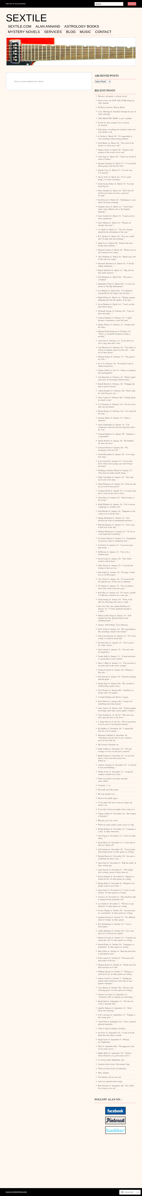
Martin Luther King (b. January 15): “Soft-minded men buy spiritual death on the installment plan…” (115, 618)
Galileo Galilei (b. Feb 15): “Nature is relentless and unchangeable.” (117, 371)
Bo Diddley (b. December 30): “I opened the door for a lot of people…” (115, 729)
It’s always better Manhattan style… (112, 1060)
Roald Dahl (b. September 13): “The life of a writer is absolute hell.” (116, 1002)
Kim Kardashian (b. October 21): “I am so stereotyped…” (114, 925)
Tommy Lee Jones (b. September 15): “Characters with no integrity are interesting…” (116, 995)
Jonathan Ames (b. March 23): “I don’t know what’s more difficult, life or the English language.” (115, 209)
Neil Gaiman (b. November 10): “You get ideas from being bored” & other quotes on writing (116, 850)
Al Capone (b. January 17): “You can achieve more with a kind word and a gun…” (116, 587)
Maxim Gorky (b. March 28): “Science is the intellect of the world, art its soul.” (115, 151)
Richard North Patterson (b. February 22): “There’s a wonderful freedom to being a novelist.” (114, 334)
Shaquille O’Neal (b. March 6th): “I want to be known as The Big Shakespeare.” (116, 285)
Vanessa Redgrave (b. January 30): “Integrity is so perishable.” (116, 435)
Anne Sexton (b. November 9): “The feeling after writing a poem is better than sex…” (115, 870)
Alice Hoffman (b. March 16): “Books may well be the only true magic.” (117, 257)
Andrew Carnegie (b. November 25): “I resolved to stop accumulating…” (117, 766)
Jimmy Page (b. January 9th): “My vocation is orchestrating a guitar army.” (116, 684)
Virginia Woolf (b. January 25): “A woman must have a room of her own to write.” (117, 492)
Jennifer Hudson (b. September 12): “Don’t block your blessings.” (115, 1009)
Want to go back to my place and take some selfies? (113, 779)
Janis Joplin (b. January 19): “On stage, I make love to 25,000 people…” (116, 573)
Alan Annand (48, 26)
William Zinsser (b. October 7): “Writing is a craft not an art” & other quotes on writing (116, 972)
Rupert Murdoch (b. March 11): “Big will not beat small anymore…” (116, 271)
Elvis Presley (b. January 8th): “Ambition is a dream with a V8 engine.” (116, 691)
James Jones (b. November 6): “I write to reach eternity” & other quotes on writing (116, 891)
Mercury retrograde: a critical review (112, 96)
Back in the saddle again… (108, 798)
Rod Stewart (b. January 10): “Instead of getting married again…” (117, 677)
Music (85, 32)
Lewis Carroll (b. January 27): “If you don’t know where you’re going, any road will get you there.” (115, 463)
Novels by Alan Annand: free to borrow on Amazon (113, 123)
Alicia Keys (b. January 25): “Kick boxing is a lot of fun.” (116, 498)
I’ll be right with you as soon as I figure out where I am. (115, 803)
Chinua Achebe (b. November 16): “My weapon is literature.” (117, 814)
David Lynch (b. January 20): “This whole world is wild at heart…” (114, 559)
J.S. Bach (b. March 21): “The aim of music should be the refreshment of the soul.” (115, 230)
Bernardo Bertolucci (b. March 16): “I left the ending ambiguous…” (116, 264)
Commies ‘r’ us (104, 785)
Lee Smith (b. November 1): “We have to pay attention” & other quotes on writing (116, 904)
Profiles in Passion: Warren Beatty (111, 107)
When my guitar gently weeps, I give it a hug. (116, 824)
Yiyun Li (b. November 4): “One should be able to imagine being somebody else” (117, 898)
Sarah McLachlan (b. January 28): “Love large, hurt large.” (116, 455)
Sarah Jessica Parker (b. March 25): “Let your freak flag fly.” (116, 185)
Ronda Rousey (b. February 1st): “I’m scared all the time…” (117, 412)
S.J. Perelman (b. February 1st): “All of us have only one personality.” (117, 405)
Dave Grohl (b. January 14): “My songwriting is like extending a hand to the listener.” (117, 630)
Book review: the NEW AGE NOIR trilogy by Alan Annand (116, 101)
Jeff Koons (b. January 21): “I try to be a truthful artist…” (114, 553)
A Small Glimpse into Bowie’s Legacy (113, 697)
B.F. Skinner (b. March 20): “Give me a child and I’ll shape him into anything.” (116, 237)
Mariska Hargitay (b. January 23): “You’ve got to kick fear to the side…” (116, 525)
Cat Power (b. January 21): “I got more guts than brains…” (115, 546)
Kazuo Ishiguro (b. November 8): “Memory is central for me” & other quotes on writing (116, 877)
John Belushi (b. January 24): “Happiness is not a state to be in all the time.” (116, 512)
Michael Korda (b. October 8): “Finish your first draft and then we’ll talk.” (117, 966)
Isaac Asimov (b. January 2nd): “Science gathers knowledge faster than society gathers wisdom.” (117, 709)
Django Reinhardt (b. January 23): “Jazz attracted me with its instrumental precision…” (116, 519)
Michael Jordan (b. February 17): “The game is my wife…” (116, 358)
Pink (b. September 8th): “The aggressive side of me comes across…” (116, 1047)
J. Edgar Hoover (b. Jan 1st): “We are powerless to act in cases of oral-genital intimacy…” (117, 722)
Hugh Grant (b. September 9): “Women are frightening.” (113, 1040)
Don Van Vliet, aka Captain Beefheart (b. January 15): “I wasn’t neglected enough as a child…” (114, 608)
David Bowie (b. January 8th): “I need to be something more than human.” (115, 702)
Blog (71, 32)
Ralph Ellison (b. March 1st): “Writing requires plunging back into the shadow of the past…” (116, 298)
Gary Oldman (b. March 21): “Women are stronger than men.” (114, 223)
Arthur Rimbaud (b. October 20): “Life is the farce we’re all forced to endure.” (116, 932)
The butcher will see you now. (110, 1077)
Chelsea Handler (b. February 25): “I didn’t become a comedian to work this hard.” (115, 319)
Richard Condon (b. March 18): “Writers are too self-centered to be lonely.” (117, 251)
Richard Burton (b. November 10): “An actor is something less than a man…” (116, 857)
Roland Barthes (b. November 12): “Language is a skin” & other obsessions (117, 830)
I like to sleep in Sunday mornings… (112, 1028)
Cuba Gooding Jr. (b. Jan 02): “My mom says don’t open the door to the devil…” (116, 716)
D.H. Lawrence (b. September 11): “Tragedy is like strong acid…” (116, 1016)
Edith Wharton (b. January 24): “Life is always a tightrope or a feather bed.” (116, 505)
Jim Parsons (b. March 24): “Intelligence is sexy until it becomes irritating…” (117, 201)
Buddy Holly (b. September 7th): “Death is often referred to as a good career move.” (115, 1054)
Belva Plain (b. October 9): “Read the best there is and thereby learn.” (117, 952)
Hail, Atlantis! (103, 1072)
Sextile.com (19, 26)
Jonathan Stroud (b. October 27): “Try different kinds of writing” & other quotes (116, 918)
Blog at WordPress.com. (16, 1192)
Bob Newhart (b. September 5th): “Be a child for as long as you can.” (116, 1086)
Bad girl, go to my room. (108, 820)
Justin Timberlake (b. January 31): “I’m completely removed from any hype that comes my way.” (116, 427)
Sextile (26, 17)
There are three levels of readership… (113, 1068)
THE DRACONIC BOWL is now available (115, 118)
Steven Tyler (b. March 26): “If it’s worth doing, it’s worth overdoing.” (114, 178)
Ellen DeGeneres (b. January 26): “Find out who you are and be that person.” (117, 485)
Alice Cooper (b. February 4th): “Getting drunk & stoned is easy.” (116, 398)
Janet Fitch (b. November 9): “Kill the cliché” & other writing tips (117, 864)
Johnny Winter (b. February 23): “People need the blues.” (116, 325)
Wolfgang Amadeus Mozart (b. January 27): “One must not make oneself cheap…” (115, 471)
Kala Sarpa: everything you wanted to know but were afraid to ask (116, 130)
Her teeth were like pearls (108, 789)
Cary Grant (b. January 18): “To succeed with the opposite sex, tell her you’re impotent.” (116, 580)
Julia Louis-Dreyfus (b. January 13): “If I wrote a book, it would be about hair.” (117, 637)
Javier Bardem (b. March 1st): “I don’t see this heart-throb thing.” (116, 305)
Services (53, 32)
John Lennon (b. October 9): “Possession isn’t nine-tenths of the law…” (116, 959)
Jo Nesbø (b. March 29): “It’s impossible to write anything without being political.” (115, 137)
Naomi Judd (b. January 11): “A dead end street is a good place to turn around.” (116, 657)
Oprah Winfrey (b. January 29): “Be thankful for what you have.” (116, 441)
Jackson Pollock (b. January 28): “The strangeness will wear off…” (113, 448)
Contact (103, 32)
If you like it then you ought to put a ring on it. (116, 809)
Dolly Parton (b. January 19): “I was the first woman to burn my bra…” (115, 566)
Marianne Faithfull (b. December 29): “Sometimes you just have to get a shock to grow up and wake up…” (115, 738)
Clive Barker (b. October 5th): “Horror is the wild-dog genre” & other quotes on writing (115, 988)
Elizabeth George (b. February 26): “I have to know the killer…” (116, 312)
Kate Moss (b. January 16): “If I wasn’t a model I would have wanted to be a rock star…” (116, 593)
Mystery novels (24, 32)
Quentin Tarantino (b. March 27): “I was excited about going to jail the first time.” (117, 164)
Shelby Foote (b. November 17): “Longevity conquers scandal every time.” (115, 772)
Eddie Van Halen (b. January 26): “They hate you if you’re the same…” (116, 478)
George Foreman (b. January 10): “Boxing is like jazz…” (115, 671)
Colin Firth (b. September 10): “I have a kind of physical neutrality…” (117, 1022)
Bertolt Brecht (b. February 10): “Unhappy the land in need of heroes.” (116, 385)
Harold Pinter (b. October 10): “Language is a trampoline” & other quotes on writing (116, 945)
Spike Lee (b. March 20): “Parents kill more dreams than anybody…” (115, 244)
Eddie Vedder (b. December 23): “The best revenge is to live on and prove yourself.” (115, 750)
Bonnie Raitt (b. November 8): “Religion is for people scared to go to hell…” (116, 884)
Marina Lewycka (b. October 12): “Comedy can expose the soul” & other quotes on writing (117, 938)
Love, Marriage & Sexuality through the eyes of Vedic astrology (117, 112)
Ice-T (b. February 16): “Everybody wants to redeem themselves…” (115, 364)
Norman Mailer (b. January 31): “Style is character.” (114, 419)
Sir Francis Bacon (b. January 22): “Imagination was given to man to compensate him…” (117, 539)
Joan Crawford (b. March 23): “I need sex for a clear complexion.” (116, 217)
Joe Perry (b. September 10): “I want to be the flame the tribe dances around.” (116, 1033)
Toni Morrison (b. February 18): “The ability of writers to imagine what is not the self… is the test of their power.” (117, 350)
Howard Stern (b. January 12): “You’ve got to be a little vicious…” (116, 643)
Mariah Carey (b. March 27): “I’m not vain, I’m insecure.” (115, 171)
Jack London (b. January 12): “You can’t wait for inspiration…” (116, 650)
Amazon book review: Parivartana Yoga (114, 1064)
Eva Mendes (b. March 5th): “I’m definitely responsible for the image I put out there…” (115, 291)
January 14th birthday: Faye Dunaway (113, 624)
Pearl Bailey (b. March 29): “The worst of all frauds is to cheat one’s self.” (116, 144)
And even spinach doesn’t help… (111, 1081)
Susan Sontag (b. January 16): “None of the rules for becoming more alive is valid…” (115, 600)
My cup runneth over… (107, 794)
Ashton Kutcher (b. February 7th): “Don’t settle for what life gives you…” (116, 391)
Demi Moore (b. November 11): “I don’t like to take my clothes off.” (116, 843)
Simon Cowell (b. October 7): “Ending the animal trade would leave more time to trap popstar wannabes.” (115, 981)
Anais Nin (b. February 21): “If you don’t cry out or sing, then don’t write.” (116, 341)
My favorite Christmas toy (108, 744)
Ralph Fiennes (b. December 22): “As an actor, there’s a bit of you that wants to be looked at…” (116, 758)
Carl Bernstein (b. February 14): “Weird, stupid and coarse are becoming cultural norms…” (116, 378)
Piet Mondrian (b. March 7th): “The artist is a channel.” (115, 278)
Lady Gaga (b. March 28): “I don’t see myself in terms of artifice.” (117, 157)
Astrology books (81, 26)
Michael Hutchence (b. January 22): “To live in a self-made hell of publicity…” (116, 532)
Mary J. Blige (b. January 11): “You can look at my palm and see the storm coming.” (116, 664)
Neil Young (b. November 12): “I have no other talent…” (117, 837)
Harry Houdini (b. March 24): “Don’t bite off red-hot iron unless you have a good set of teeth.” (115, 193)
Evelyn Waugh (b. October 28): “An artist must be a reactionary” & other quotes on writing (116, 911)
